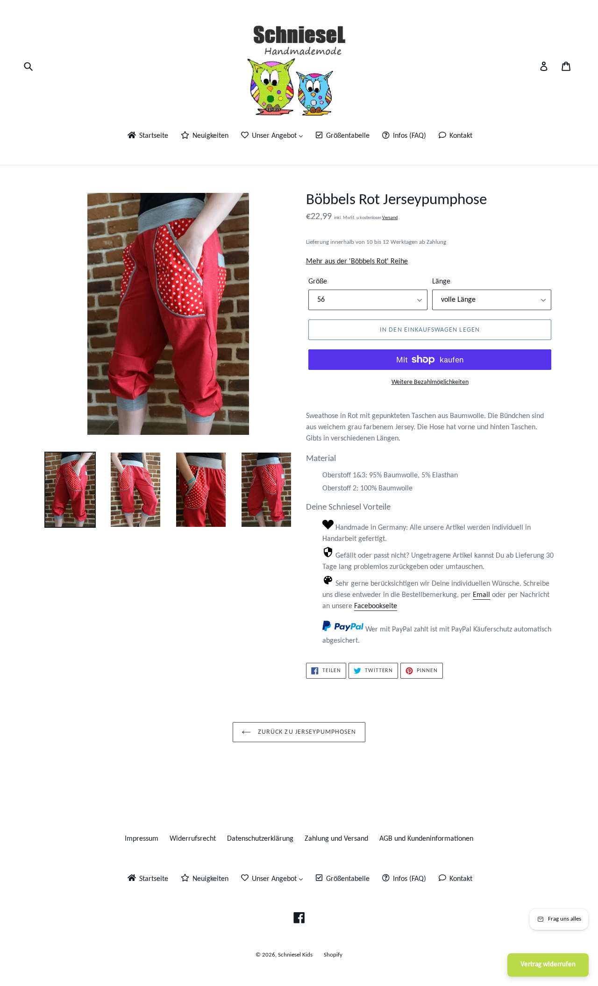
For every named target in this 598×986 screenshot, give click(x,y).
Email (481, 595)
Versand (390, 217)
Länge (441, 281)
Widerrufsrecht (193, 839)
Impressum (141, 839)
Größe (317, 281)
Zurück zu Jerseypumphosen (306, 732)
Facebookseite (375, 606)
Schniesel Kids (295, 955)
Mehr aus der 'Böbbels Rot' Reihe (357, 261)
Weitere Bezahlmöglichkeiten (430, 382)
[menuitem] (147, 136)
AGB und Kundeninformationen (426, 839)
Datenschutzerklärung (260, 839)
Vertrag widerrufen (548, 964)
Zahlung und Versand (336, 839)
